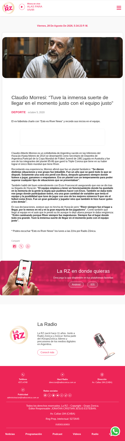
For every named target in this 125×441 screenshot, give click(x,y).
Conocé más (47, 352)
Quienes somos (62, 424)
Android (76, 284)
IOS (93, 284)
